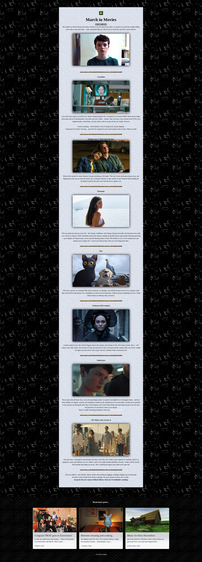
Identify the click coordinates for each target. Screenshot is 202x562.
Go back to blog (101, 554)
